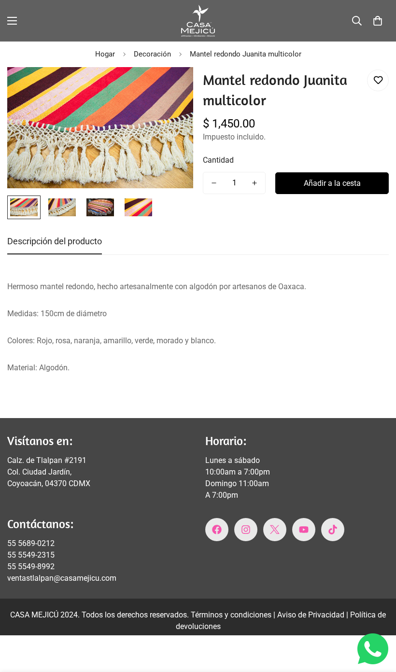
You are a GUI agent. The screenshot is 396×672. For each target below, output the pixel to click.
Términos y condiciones (232, 614)
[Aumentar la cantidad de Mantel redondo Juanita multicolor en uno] (254, 183)
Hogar (105, 54)
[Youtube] (303, 529)
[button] (378, 21)
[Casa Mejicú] (198, 21)
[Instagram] (245, 529)
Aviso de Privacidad (311, 614)
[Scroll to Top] (377, 619)
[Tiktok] (332, 529)
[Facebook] (216, 529)
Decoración (152, 54)
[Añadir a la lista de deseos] (378, 80)
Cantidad (218, 160)
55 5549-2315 (31, 555)
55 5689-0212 (31, 543)
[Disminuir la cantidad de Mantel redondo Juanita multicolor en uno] (214, 183)
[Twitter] (274, 529)
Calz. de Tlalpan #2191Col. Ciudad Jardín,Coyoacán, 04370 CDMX (48, 472)
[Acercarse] (173, 87)
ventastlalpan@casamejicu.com (61, 578)
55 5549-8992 (31, 566)
